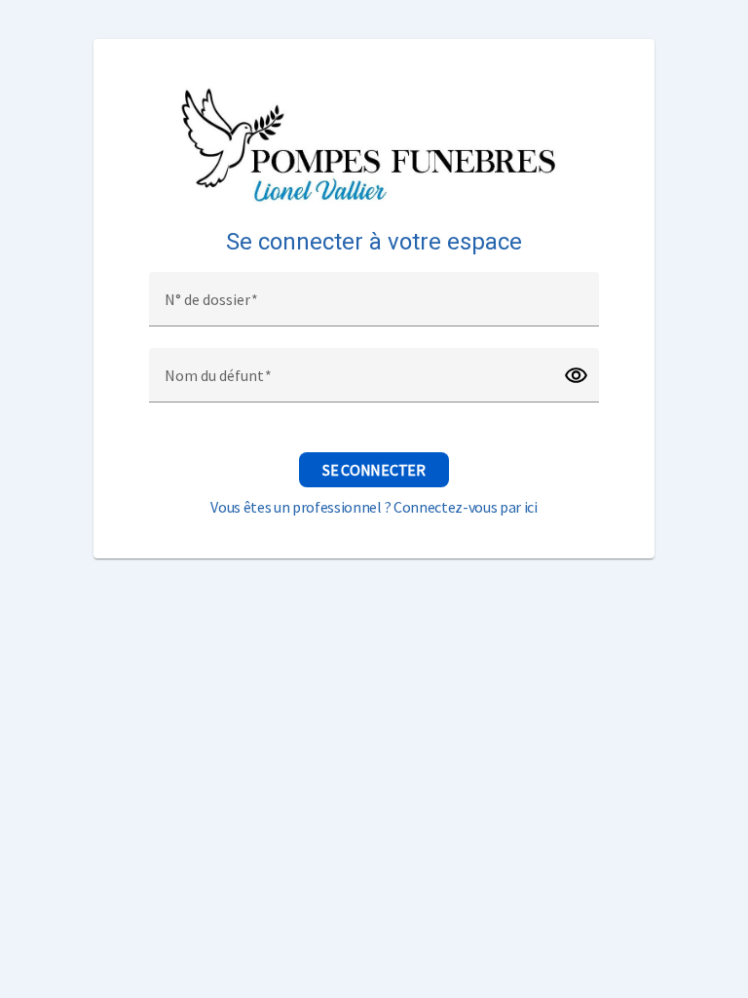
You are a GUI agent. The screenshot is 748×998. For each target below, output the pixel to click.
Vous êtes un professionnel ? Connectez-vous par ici (374, 507)
